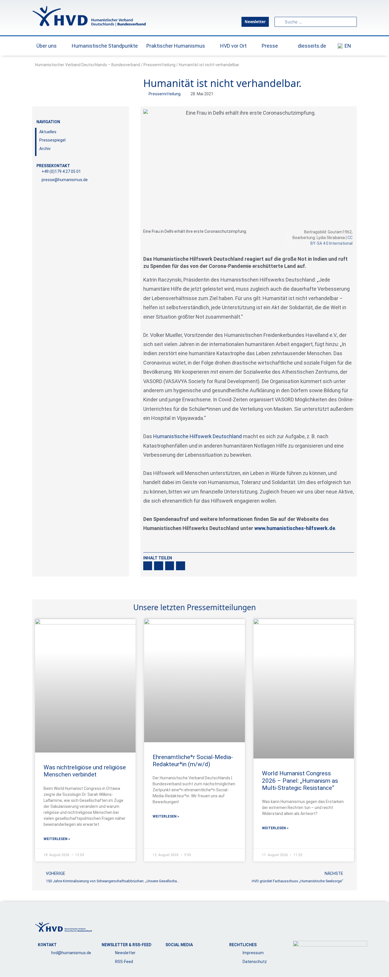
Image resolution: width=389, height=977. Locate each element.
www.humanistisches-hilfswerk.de (294, 528)
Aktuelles (47, 132)
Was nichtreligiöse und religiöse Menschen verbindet (85, 771)
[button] (147, 566)
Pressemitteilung (159, 64)
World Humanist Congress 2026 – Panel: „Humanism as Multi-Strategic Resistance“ (300, 780)
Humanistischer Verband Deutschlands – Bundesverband (87, 64)
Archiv (45, 148)
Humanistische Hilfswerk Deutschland (197, 436)
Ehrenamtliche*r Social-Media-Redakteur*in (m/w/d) (193, 761)
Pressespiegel (52, 140)
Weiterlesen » (57, 839)
